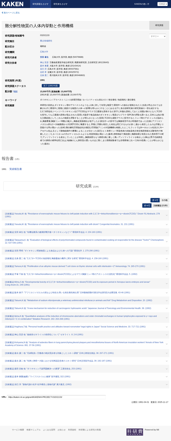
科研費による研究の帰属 (90, 430)
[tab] (87, 186)
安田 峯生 (44, 57)
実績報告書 (15, 169)
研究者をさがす (61, 4)
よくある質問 (49, 430)
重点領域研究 (46, 41)
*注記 (15, 91)
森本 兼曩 (44, 66)
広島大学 (44, 52)
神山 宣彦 (44, 62)
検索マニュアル (34, 430)
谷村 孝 (43, 72)
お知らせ (62, 430)
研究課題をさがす (41, 4)
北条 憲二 (44, 75)
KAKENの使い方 (141, 4)
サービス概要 (18, 430)
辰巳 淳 (43, 69)
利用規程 (72, 430)
